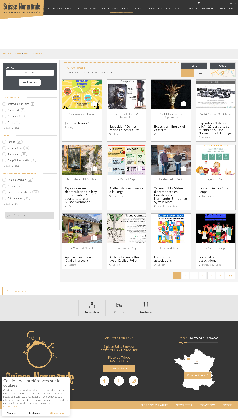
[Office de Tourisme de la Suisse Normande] (22, 9)
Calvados (212, 338)
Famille (13, 141)
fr (231, 3)
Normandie (197, 338)
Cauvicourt (15, 110)
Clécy (12, 122)
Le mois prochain (19, 179)
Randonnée (16, 154)
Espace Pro (207, 405)
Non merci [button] (12, 413)
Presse (227, 405)
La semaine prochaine (22, 192)
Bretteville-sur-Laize (20, 103)
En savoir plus (10, 406)
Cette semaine (17, 198)
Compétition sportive (20, 160)
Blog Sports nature (154, 405)
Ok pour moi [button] (57, 413)
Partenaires (224, 414)
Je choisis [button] (34, 413)
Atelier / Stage (17, 148)
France (183, 338)
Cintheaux (15, 116)
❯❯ (230, 275)
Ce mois (13, 186)
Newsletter (184, 405)
